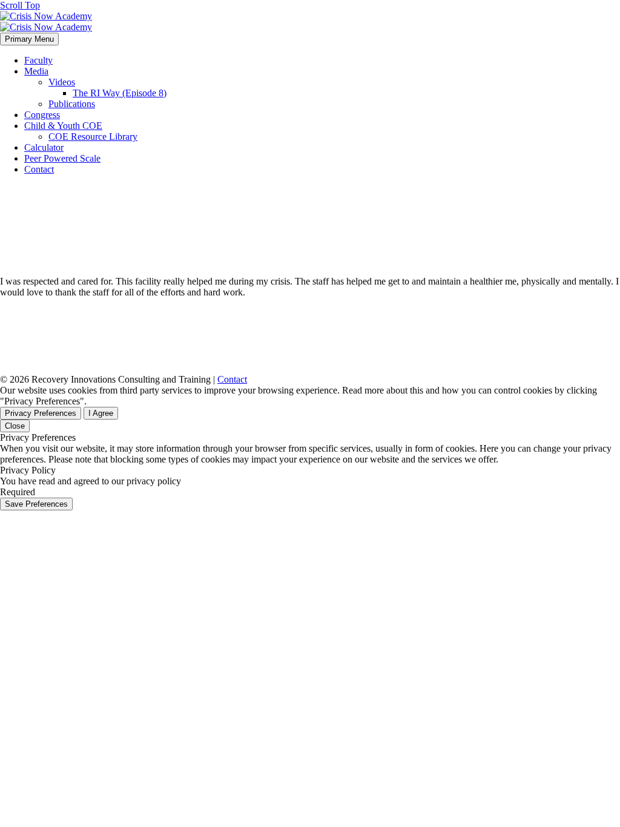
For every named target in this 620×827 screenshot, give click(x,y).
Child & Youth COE (63, 125)
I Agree (100, 413)
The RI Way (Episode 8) (120, 93)
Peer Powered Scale (62, 158)
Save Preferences (36, 504)
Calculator (44, 147)
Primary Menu (29, 39)
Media (36, 71)
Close (15, 425)
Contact (39, 169)
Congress (42, 115)
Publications (71, 104)
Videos (61, 82)
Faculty (38, 60)
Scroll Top (20, 5)
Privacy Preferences (40, 413)
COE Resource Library (92, 136)
